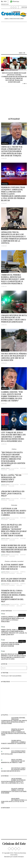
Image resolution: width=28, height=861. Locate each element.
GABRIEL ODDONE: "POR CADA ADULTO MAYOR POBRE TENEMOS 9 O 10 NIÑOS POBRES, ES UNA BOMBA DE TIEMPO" (12, 396)
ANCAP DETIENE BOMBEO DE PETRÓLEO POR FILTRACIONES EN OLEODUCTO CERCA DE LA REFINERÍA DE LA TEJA (13, 781)
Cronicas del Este (14, 468)
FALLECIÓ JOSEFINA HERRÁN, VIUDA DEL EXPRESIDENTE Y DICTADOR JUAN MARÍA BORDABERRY (14, 791)
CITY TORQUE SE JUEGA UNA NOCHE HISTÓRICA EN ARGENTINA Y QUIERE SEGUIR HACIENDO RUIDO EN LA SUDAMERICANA (13, 436)
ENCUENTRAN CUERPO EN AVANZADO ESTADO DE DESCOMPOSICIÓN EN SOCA (13, 769)
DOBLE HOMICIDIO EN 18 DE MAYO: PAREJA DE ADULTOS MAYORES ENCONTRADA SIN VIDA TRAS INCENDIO (14, 548)
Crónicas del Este (14, 843)
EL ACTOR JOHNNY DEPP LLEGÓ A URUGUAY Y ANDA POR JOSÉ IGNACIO (13, 566)
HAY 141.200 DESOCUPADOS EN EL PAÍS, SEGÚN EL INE (13, 580)
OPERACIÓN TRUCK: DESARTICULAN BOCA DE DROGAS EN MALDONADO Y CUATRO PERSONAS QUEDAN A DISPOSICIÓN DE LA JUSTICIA (14, 237)
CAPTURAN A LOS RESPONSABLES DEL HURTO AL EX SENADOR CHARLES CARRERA (13, 511)
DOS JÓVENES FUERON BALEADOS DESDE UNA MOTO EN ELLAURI (13, 752)
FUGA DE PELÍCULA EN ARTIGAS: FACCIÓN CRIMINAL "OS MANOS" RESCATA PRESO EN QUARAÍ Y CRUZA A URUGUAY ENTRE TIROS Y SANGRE (13, 530)
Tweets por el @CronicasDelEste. (11, 676)
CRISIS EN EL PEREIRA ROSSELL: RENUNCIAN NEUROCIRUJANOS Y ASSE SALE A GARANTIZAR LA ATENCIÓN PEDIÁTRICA (12, 279)
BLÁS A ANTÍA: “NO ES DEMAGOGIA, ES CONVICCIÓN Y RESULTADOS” (11, 478)
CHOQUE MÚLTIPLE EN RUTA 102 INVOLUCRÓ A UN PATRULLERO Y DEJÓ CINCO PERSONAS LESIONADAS (14, 318)
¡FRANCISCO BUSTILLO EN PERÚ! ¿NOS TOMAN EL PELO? (12, 493)
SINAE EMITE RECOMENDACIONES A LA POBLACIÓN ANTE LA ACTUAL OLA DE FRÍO (14, 801)
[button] (22, 53)
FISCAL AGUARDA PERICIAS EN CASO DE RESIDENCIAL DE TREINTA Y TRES (13, 761)
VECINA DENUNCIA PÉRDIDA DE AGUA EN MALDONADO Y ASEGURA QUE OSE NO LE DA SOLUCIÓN (14, 356)
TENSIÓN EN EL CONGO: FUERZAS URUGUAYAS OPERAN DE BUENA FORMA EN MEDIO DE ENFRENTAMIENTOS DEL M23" (13, 596)
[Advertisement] (14, 37)
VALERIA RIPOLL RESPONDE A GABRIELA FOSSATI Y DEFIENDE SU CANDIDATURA (13, 742)
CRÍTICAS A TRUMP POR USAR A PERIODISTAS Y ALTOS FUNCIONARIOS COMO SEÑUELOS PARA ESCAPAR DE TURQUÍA (11, 151)
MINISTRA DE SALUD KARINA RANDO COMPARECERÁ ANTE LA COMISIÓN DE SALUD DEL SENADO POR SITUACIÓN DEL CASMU (13, 732)
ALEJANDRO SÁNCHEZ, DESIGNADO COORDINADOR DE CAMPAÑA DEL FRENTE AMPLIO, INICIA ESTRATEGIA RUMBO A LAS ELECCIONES (14, 720)
